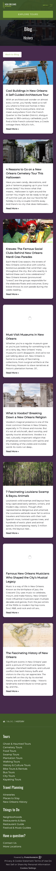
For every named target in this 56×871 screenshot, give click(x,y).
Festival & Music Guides (17, 827)
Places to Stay (11, 798)
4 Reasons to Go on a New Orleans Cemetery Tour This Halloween (24, 173)
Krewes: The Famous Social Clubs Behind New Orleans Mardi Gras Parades (24, 253)
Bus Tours (9, 772)
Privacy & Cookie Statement (19, 861)
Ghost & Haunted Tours (17, 743)
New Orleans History (15, 801)
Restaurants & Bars (14, 820)
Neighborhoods (12, 817)
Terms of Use (41, 861)
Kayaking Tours (12, 779)
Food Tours (9, 751)
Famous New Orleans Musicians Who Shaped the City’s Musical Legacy (27, 577)
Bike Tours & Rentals (15, 768)
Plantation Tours (12, 758)
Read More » (12, 129)
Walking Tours (11, 761)
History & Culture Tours (16, 765)
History (20, 721)
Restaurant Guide (13, 824)
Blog (10, 721)
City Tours (9, 776)
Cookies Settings (28, 868)
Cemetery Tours (12, 747)
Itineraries (9, 794)
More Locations (12, 846)
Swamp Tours (11, 754)
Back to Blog (12, 54)
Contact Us (9, 843)
